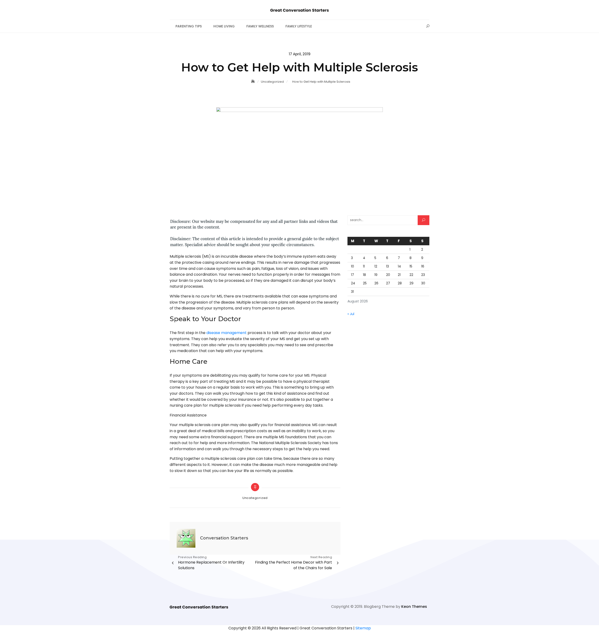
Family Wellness (260, 26)
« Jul (350, 314)
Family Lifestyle (298, 26)
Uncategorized (255, 498)
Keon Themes (414, 606)
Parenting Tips (188, 26)
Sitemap (363, 628)
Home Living (224, 26)
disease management (226, 332)
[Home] (253, 81)
